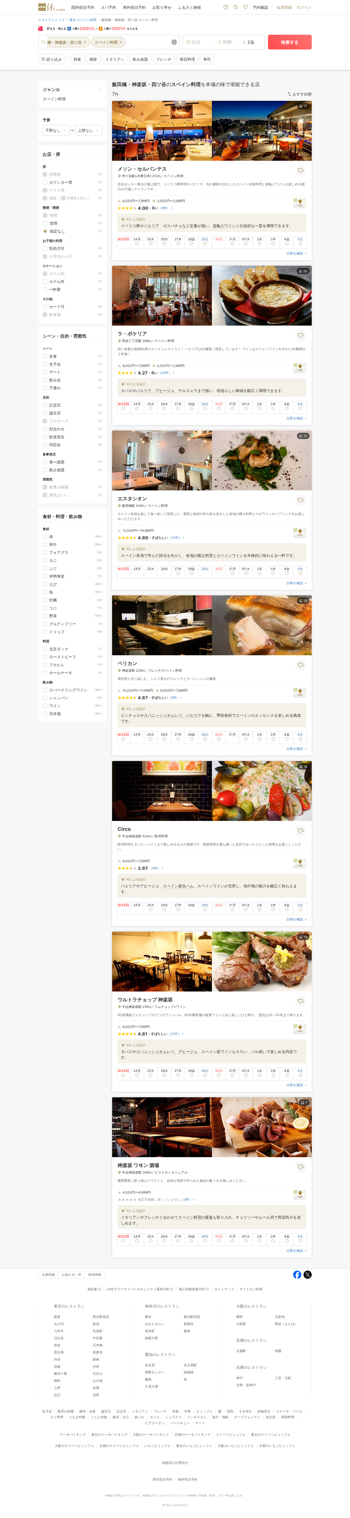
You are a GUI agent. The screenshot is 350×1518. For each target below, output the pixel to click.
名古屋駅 (190, 1365)
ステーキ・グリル (289, 1411)
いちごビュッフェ (157, 1446)
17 (305, 106)
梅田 (239, 1317)
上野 (57, 1388)
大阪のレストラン (251, 1306)
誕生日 (106, 1411)
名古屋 (150, 1365)
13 (305, 601)
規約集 (92, 1289)
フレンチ (160, 1411)
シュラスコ (173, 1417)
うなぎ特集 (77, 1417)
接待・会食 (87, 1411)
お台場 (98, 1381)
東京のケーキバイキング (109, 1434)
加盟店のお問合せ (175, 1463)
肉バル (139, 1417)
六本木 (59, 1331)
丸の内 (59, 1324)
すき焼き (245, 1411)
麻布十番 (60, 1373)
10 (305, 436)
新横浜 (189, 1324)
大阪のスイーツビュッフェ (74, 1446)
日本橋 (98, 1345)
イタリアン (140, 1411)
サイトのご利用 (251, 1289)
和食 (175, 1411)
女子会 (47, 1411)
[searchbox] (108, 42)
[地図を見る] (300, 202)
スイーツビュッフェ (231, 1434)
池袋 (57, 1366)
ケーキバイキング (73, 1434)
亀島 (148, 1379)
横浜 (148, 1317)
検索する (290, 42)
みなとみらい (155, 1324)
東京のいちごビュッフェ (194, 1446)
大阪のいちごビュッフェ (236, 1446)
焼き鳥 (271, 1417)
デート (200, 1423)
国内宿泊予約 (82, 7)
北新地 (280, 1317)
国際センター (155, 1372)
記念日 (121, 1411)
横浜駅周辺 (192, 1317)
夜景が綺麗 (65, 1411)
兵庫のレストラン (251, 1367)
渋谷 (57, 1359)
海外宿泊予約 (134, 7)
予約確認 (260, 7)
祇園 (278, 1351)
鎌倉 (187, 1331)
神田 (57, 1381)
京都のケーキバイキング (192, 1434)
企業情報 (48, 1275)
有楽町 (98, 1331)
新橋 (96, 1359)
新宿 (96, 1324)
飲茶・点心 (121, 1417)
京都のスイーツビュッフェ (119, 1446)
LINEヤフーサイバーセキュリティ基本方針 (138, 1289)
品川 (57, 1395)
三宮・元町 (283, 1378)
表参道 (98, 1352)
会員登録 (284, 7)
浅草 (96, 1395)
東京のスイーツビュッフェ (270, 1434)
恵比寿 (59, 1352)
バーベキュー (180, 1423)
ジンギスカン (197, 1417)
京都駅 (241, 1351)
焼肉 (230, 1411)
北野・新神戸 (246, 1385)
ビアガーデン (155, 1423)
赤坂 (57, 1345)
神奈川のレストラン (162, 1306)
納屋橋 (189, 1372)
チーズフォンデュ (247, 1417)
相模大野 (151, 1338)
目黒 (96, 1388)
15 (305, 766)
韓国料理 (287, 1417)
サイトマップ (224, 1289)
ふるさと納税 (189, 7)
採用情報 (94, 1275)
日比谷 (59, 1338)
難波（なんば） (286, 1324)
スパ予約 (108, 7)
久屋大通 (151, 1386)
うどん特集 (99, 1417)
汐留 (96, 1366)
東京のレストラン (69, 1306)
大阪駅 (241, 1324)
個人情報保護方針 (192, 1289)
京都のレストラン (251, 1340)
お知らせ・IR (71, 1275)
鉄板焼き (264, 1411)
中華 (187, 1411)
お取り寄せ (161, 7)
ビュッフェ (204, 1411)
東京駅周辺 (101, 1317)
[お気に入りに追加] (300, 170)
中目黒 (98, 1338)
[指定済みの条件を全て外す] (174, 42)
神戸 (239, 1378)
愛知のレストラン (160, 1354)
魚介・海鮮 (220, 1417)
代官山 (98, 1373)
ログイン (304, 7)
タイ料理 (56, 1417)
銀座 (57, 1317)
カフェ (155, 1417)
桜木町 (150, 1331)
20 (305, 271)
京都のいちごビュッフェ (277, 1446)
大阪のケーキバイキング (151, 1434)
